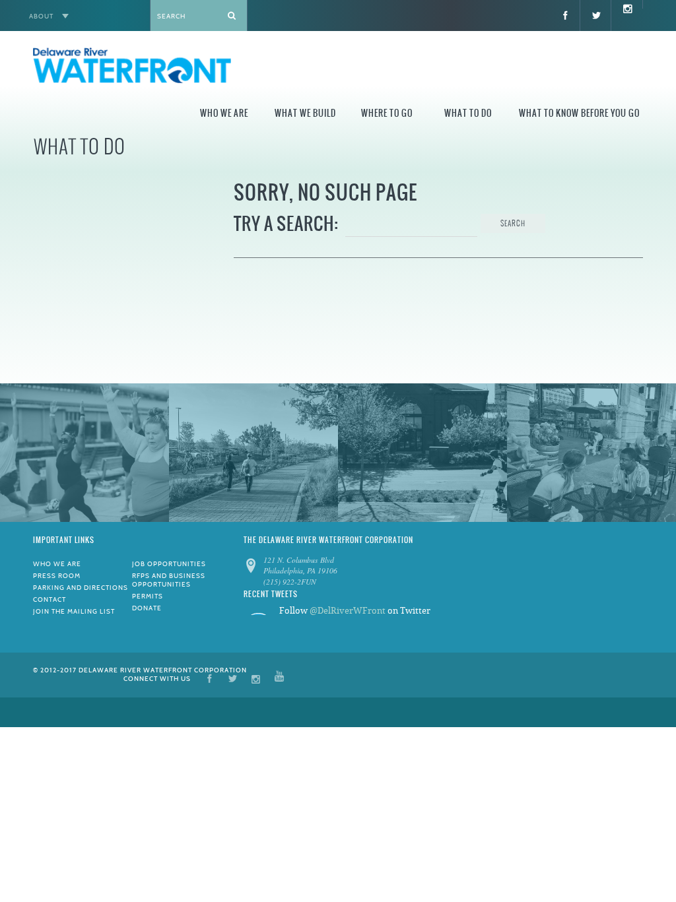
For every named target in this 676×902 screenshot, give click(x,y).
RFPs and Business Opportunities (168, 580)
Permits (147, 596)
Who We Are (224, 113)
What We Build (305, 113)
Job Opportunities (169, 564)
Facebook (209, 678)
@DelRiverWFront (348, 611)
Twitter (232, 678)
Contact (49, 599)
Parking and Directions (80, 587)
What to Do (468, 113)
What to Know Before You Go (579, 113)
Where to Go (387, 113)
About (41, 16)
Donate (147, 608)
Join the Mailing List (74, 611)
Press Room (57, 575)
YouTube (279, 678)
